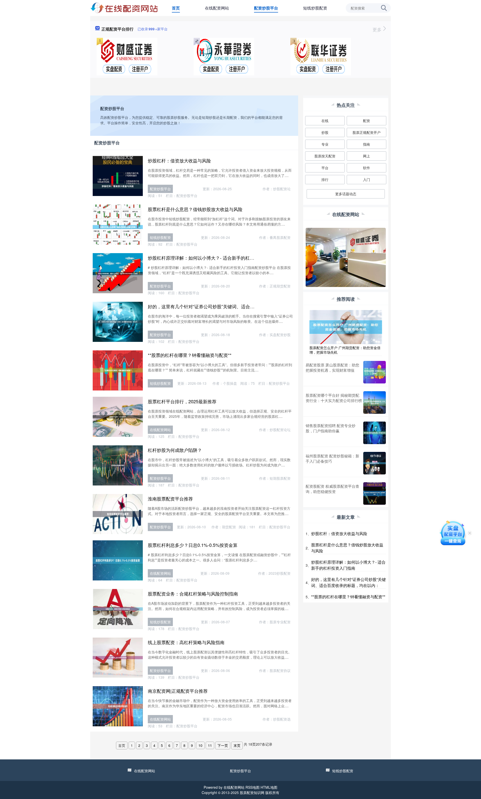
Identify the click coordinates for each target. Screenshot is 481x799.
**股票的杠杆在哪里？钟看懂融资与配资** (189, 355)
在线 (324, 120)
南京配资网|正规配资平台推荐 (178, 690)
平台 (324, 167)
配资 (366, 120)
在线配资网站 (217, 8)
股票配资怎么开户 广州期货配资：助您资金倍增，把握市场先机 (345, 350)
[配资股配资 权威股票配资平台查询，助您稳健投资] (374, 493)
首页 (176, 8)
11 (210, 745)
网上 (366, 155)
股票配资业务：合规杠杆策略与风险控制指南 (193, 593)
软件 (366, 167)
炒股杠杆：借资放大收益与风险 (179, 160)
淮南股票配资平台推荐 (170, 498)
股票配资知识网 (252, 792)
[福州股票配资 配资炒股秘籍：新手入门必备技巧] (374, 463)
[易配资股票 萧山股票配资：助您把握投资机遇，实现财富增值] (374, 372)
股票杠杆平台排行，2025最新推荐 (182, 401)
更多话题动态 (345, 193)
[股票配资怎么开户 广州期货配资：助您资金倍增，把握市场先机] (345, 326)
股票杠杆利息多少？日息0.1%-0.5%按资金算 (192, 545)
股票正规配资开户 (366, 132)
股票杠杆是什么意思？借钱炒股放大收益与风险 (195, 209)
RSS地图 (253, 787)
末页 (237, 745)
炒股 (324, 132)
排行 (324, 179)
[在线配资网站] (124, 7)
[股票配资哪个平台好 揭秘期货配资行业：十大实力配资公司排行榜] (374, 402)
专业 (324, 144)
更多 (378, 29)
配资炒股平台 (266, 8)
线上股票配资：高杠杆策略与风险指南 (186, 642)
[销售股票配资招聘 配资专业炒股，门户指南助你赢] (374, 433)
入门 (366, 179)
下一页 (222, 745)
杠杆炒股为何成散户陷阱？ (175, 450)
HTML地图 (269, 787)
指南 (366, 144)
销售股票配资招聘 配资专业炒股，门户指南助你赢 (330, 428)
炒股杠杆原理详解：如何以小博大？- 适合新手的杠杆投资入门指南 (214, 257)
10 (200, 745)
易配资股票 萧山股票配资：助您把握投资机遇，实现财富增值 (332, 367)
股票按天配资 (324, 155)
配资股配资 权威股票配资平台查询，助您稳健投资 (332, 488)
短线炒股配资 (315, 8)
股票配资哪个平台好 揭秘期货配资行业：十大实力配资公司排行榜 (334, 397)
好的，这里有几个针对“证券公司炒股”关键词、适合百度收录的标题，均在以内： (228, 306)
